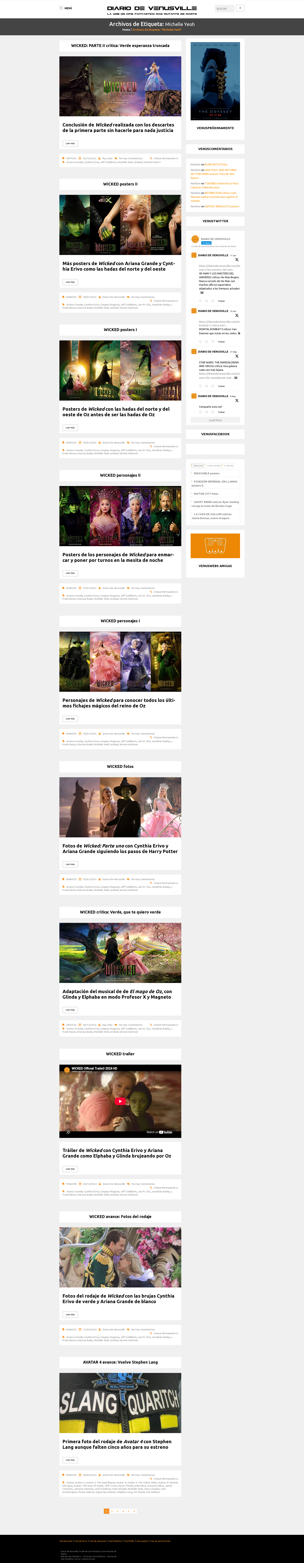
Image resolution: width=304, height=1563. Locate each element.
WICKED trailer (120, 1054)
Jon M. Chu (144, 304)
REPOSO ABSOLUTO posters (222, 206)
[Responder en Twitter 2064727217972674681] (201, 341)
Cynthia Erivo (91, 162)
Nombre (196, 164)
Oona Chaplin (152, 1488)
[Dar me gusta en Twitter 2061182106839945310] (214, 386)
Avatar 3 (80, 1482)
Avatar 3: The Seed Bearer (100, 1482)
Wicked (138, 162)
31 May (233, 352)
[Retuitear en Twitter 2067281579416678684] (207, 301)
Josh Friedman (103, 1488)
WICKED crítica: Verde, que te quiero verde (120, 912)
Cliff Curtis (111, 1485)
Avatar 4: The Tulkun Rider (142, 1482)
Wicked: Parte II (152, 162)
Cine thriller (129, 1541)
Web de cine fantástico (71, 1556)
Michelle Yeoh (125, 162)
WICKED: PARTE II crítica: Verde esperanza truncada (120, 45)
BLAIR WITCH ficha (216, 164)
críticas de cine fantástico (94, 1556)
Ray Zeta (107, 158)
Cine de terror (81, 1541)
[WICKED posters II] (120, 225)
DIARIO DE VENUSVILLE (213, 255)
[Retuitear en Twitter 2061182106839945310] (207, 386)
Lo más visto (228, 466)
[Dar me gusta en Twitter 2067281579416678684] (214, 301)
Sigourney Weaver (105, 1492)
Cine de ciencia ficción (160, 1541)
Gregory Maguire (109, 304)
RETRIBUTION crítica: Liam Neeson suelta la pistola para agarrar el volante (214, 196)
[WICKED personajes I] (120, 662)
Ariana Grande (74, 162)
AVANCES (71, 296)
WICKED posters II (120, 184)
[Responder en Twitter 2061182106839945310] (201, 386)
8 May (233, 396)
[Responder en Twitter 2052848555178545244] (201, 412)
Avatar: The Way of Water (88, 1485)
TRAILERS (71, 1183)
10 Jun (233, 311)
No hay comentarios (130, 158)
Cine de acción (66, 1541)
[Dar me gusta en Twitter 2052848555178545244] (214, 412)
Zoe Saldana (153, 1492)
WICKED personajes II (120, 475)
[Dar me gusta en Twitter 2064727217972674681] (214, 341)
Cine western (142, 1541)
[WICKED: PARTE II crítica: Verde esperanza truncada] (120, 86)
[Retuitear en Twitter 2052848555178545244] (207, 412)
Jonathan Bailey (161, 304)
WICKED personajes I (120, 621)
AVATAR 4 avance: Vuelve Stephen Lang (120, 1362)
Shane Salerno (86, 1492)
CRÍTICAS (71, 158)
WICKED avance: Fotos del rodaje (120, 1216)
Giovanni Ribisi (155, 1485)
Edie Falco (140, 1485)
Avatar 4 (121, 1482)
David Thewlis (126, 1485)
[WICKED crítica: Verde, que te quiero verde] (120, 953)
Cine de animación (97, 1541)
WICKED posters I (120, 329)
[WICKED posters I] (120, 370)
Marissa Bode (84, 307)
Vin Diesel (139, 1492)
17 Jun (233, 255)
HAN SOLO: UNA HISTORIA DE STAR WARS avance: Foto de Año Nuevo (213, 173)
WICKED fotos (120, 766)
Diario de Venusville (114, 296)
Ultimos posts (198, 466)
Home (126, 29)
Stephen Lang (124, 1492)
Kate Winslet (119, 1488)
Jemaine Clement (83, 1488)
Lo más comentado (213, 466)
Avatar (70, 1482)
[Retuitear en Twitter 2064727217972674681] (207, 341)
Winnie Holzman (129, 307)
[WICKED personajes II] (120, 516)
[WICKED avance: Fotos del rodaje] (120, 1257)
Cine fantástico (115, 1541)
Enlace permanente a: (166, 158)
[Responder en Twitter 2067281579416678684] (201, 301)
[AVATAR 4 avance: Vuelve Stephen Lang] (120, 1403)
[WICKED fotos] (120, 807)
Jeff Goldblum (108, 162)
